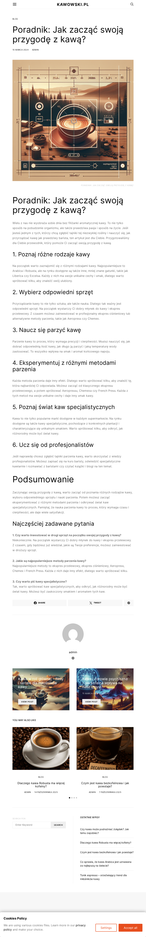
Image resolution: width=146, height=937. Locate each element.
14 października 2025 (46, 792)
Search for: (19, 818)
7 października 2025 (110, 792)
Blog (15, 19)
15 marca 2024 (20, 50)
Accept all (130, 928)
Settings (106, 928)
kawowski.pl (73, 4)
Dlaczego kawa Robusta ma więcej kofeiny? (41, 784)
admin (35, 50)
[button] (69, 798)
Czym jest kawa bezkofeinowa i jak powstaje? (105, 784)
